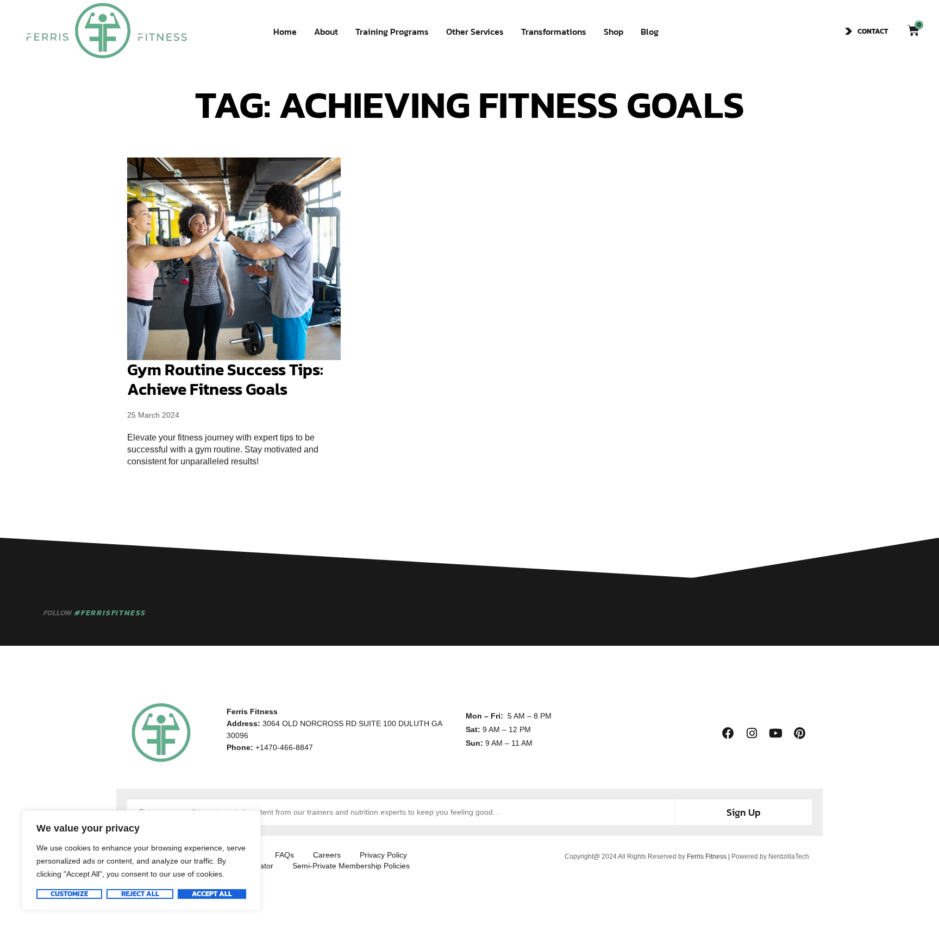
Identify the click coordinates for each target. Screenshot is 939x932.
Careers (327, 855)
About (326, 31)
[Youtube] (776, 733)
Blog (650, 31)
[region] (141, 860)
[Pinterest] (800, 733)
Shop (613, 31)
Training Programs (392, 31)
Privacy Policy (383, 855)
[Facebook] (728, 733)
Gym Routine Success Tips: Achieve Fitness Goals (225, 379)
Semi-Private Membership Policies (351, 865)
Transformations (553, 31)
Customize (69, 894)
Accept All (212, 894)
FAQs (284, 855)
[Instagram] (752, 733)
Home (285, 31)
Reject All (140, 894)
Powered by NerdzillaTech (770, 856)
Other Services (475, 31)
